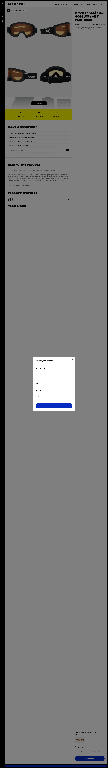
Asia (37, 383)
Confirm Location (54, 405)
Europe (38, 375)
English (39, 396)
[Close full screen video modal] (72, 359)
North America (40, 368)
